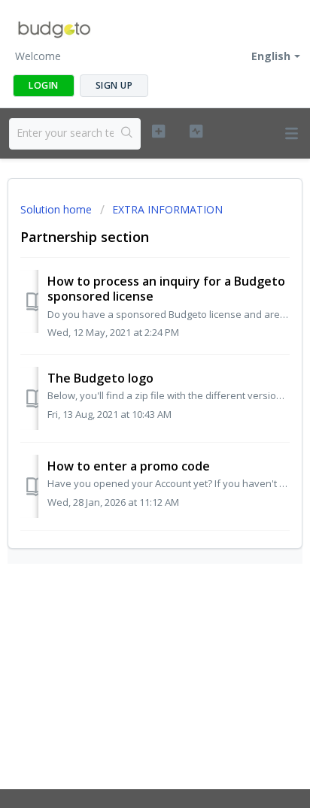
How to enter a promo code (128, 466)
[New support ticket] (159, 131)
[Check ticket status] (196, 131)
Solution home (57, 209)
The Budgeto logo (100, 378)
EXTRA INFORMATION (167, 209)
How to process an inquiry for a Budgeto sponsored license (166, 288)
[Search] (127, 134)
